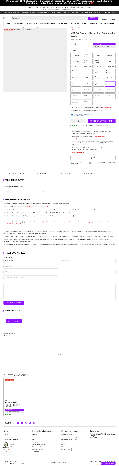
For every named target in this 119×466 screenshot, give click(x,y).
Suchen (93, 18)
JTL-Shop (98, 461)
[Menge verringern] (72, 121)
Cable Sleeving (20, 27)
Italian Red (76, 61)
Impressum (34, 434)
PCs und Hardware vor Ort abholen (69, 439)
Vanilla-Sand (110, 90)
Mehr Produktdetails (78, 152)
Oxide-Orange (74, 84)
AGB (33, 439)
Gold (98, 55)
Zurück (5, 27)
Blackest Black (85, 55)
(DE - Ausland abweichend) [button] (100, 125)
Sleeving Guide (64, 442)
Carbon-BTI (110, 61)
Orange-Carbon (85, 96)
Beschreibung (40, 173)
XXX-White (76, 55)
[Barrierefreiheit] (3, 458)
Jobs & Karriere (51, 12)
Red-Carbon (98, 96)
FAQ (62, 446)
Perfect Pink (110, 78)
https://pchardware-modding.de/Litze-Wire (37, 206)
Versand (76, 47)
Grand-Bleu (87, 90)
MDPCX (72, 29)
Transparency (87, 71)
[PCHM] (5, 18)
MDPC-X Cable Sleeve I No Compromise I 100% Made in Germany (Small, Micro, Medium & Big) (63, 27)
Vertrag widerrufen (108, 463)
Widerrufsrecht (35, 451)
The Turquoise (97, 77)
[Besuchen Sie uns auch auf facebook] (13, 423)
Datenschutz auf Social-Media (39, 444)
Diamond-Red (74, 71)
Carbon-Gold (110, 66)
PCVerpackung (65, 12)
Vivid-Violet (76, 96)
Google (92, 436)
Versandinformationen (37, 449)
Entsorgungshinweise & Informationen (41, 442)
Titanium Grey (85, 61)
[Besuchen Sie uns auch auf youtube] (21, 423)
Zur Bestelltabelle (106, 107)
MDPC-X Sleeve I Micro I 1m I (105, 27)
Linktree (59, 12)
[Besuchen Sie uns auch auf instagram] (26, 423)
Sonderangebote (74, 12)
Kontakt (81, 12)
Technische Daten (16, 173)
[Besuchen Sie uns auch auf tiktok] (30, 423)
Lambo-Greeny (108, 71)
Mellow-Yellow (97, 71)
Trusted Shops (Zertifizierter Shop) (102, 434)
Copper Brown (97, 84)
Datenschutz (35, 437)
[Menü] (9, 442)
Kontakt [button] (10, 447)
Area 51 (99, 66)
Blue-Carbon (75, 102)
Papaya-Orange (97, 61)
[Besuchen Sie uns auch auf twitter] (17, 423)
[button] (14, 388)
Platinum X (110, 55)
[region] (59, 23)
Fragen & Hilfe (96, 12)
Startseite (11, 27)
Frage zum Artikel (65, 173)
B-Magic (76, 66)
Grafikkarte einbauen (42, 12)
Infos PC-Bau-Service (66, 449)
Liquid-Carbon (85, 102)
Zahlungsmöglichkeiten (37, 446)
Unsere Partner (88, 12)
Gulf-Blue (87, 78)
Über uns (63, 444)
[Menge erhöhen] (84, 121)
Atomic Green (87, 66)
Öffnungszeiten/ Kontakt (66, 434)
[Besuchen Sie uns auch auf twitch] (34, 423)
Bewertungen (89, 173)
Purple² (99, 90)
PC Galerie (32, 12)
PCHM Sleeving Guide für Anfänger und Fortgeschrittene (74, 437)
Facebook (93, 437)
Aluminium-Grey (75, 90)
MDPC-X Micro (92, 27)
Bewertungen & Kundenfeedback (21, 12)
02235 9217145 (8, 434)
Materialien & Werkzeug (32, 27)
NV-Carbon (110, 96)
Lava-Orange (87, 84)
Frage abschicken (14, 302)
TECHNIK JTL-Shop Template (108, 461)
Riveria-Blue (75, 78)
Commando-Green (109, 84)
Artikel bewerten (14, 321)
